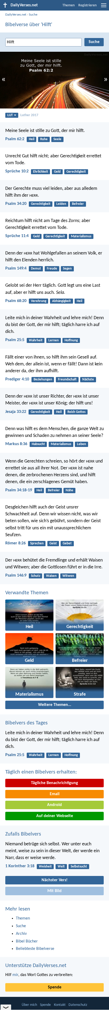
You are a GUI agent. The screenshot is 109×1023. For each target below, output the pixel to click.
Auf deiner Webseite (54, 816)
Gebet (67, 543)
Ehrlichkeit (40, 171)
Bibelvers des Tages (26, 723)
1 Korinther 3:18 (19, 866)
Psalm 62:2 (14, 139)
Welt (61, 866)
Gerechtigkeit (76, 171)
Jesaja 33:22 (15, 412)
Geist (53, 543)
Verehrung (38, 301)
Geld (57, 171)
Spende (54, 987)
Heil (31, 139)
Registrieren (87, 5)
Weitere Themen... (54, 705)
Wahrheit (36, 340)
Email (55, 794)
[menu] (103, 7)
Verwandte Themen (26, 593)
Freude (52, 268)
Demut (36, 268)
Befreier (78, 204)
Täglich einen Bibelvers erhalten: (41, 772)
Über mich (29, 1005)
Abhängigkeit (61, 301)
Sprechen (37, 543)
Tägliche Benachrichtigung (54, 783)
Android (54, 805)
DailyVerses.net (15, 14)
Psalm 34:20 (15, 204)
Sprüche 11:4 (17, 236)
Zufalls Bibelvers (23, 834)
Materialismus (81, 236)
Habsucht (38, 444)
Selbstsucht (79, 866)
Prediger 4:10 (17, 379)
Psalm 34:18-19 (18, 490)
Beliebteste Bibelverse (35, 949)
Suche (33, 14)
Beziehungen (43, 379)
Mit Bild (54, 891)
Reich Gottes (76, 412)
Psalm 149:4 (15, 268)
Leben (81, 444)
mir (15, 975)
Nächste (88, 379)
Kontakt (60, 1005)
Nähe (69, 490)
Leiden (61, 204)
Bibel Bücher (27, 941)
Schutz (35, 576)
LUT (10, 115)
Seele (57, 139)
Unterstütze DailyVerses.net (35, 965)
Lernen (53, 340)
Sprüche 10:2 (17, 171)
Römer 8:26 (15, 543)
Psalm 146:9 (15, 575)
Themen (68, 5)
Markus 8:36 (16, 444)
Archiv (21, 934)
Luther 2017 (29, 115)
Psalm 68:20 (15, 301)
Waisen (51, 576)
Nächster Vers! (54, 880)
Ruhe (44, 139)
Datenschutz (78, 1005)
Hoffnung (71, 340)
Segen (67, 268)
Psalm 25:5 (14, 340)
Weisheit (45, 866)
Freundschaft (67, 379)
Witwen (68, 576)
